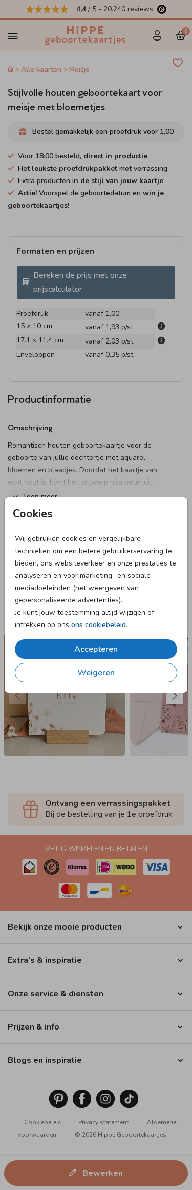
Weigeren (96, 672)
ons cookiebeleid (98, 625)
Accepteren (96, 649)
